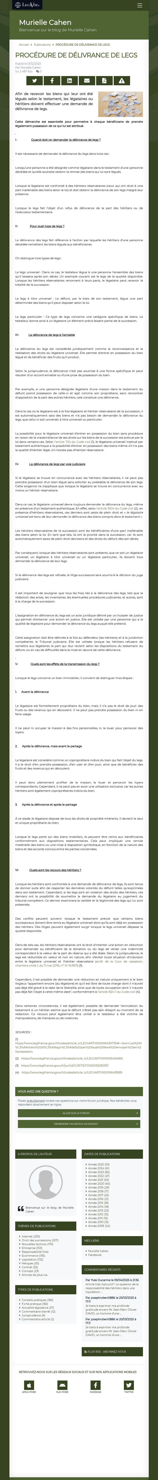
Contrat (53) (30, 1267)
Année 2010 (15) (98, 1222)
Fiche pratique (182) (35, 1304)
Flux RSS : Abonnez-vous (107, 1351)
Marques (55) (30, 1263)
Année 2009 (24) (99, 1226)
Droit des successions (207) (40, 1240)
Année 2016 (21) (98, 1199)
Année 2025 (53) (99, 1164)
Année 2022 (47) (99, 1176)
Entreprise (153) (32, 1248)
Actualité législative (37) (38, 1307)
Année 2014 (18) (98, 1206)
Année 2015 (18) (98, 1203)
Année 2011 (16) (98, 1218)
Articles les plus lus (34, 1275)
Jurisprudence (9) (33, 1315)
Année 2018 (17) (98, 1191)
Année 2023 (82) (99, 1172)
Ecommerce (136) (33, 1255)
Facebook (94, 1255)
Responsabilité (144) (35, 1252)
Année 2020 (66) (99, 1183)
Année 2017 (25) (98, 1195)
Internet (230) (31, 1236)
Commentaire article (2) (38, 1319)
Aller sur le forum (76, 1113)
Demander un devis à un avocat (76, 1123)
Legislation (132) (32, 1259)
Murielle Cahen (98, 1251)
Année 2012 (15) (98, 1214)
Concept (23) (30, 1271)
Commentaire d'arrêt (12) (38, 1311)
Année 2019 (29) (98, 1187)
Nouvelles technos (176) (37, 1244)
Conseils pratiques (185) (37, 1300)
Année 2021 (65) (98, 1180)
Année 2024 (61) (98, 1168)
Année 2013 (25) (98, 1210)
